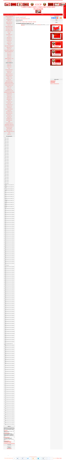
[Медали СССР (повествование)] (57, 4)
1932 (4, 348)
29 (4, 179)
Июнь (5, 193)
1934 (4, 350)
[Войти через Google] (59, 18)
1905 (4, 294)
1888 (4, 260)
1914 (4, 312)
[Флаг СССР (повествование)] (13, 4)
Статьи (19, 18)
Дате (20, 21)
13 (4, 155)
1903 (4, 290)
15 (4, 158)
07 (4, 146)
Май (4, 191)
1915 (4, 314)
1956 (4, 360)
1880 (4, 246)
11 (4, 152)
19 (4, 164)
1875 (4, 238)
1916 (4, 316)
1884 (4, 250)
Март (5, 188)
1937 (4, 356)
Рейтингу (26, 21)
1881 (4, 248)
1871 (4, 232)
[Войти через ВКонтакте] (54, 18)
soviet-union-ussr (9, 448)
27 (4, 176)
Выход (15, 14)
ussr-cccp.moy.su (35, 456)
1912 (4, 308)
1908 (4, 300)
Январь (5, 184)
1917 (4, 318)
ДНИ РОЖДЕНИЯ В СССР (24, 18)
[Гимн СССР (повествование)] (51, 5)
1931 (4, 346)
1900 (4, 284)
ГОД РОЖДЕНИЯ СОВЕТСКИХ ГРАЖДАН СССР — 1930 (25, 23)
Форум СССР (8, 14)
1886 (4, 256)
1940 (4, 358)
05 (4, 143)
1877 (4, 240)
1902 (4, 288)
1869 (4, 228)
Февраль (5, 186)
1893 (4, 270)
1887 (4, 258)
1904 (4, 292)
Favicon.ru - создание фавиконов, (54, 83)
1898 (4, 280)
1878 (4, 242)
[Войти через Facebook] (55, 18)
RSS (16, 14)
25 (4, 173)
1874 (4, 236)
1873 (4, 234)
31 (4, 182)
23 (4, 170)
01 (4, 137)
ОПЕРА (42, 14)
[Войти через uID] (52, 18)
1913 (4, 310)
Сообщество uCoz (53, 81)
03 (4, 140)
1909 (4, 302)
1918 (4, 320)
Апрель (5, 189)
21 (4, 167)
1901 (4, 286)
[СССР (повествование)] (7, 5)
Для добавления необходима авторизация (9, 443)
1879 (4, 244)
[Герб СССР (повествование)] (32, 5)
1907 (4, 298)
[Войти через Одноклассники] (61, 18)
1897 (4, 278)
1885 (4, 254)
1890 (4, 264)
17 (4, 161)
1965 (4, 362)
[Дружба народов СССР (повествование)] (20, 4)
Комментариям (30, 21)
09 (4, 149)
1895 (4, 274)
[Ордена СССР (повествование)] (63, 4)
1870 (4, 230)
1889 (4, 262)
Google (60, 458)
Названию (23, 21)
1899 (4, 282)
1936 (4, 354)
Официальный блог (53, 80)
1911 (4, 306)
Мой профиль (12, 14)
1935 (4, 352)
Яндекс (58, 458)
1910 (4, 304)
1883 (4, 252)
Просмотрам (34, 21)
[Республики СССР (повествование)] (26, 4)
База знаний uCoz (53, 82)
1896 (4, 276)
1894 (4, 272)
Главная (5, 14)
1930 (4, 344)
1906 (4, 296)
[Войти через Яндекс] (57, 18)
